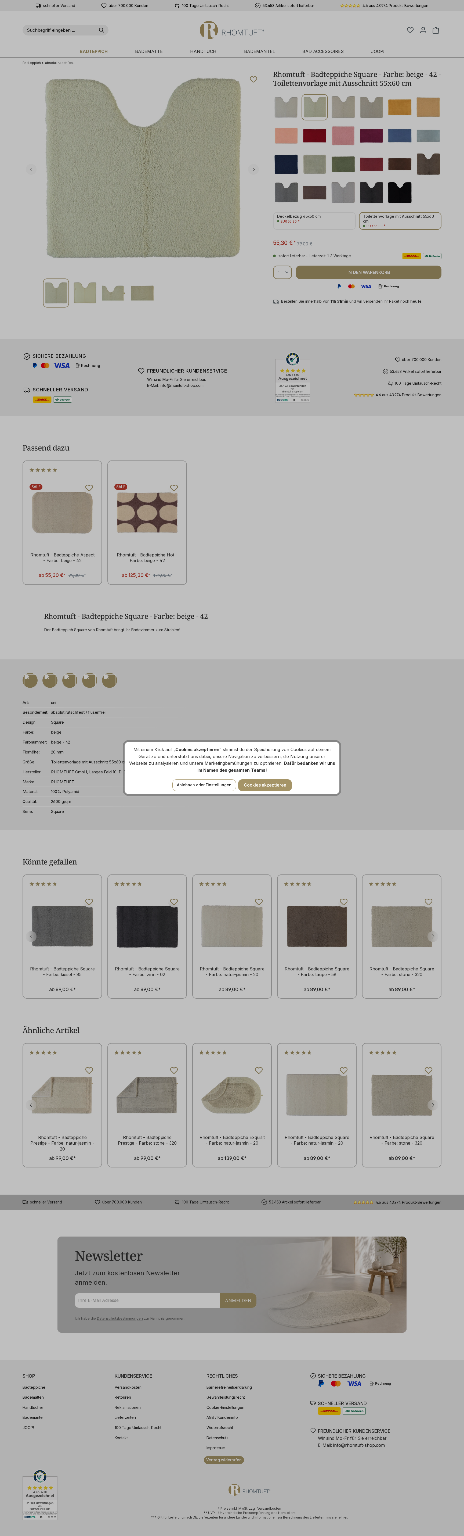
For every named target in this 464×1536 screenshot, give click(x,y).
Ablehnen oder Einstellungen (204, 785)
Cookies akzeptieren (265, 785)
